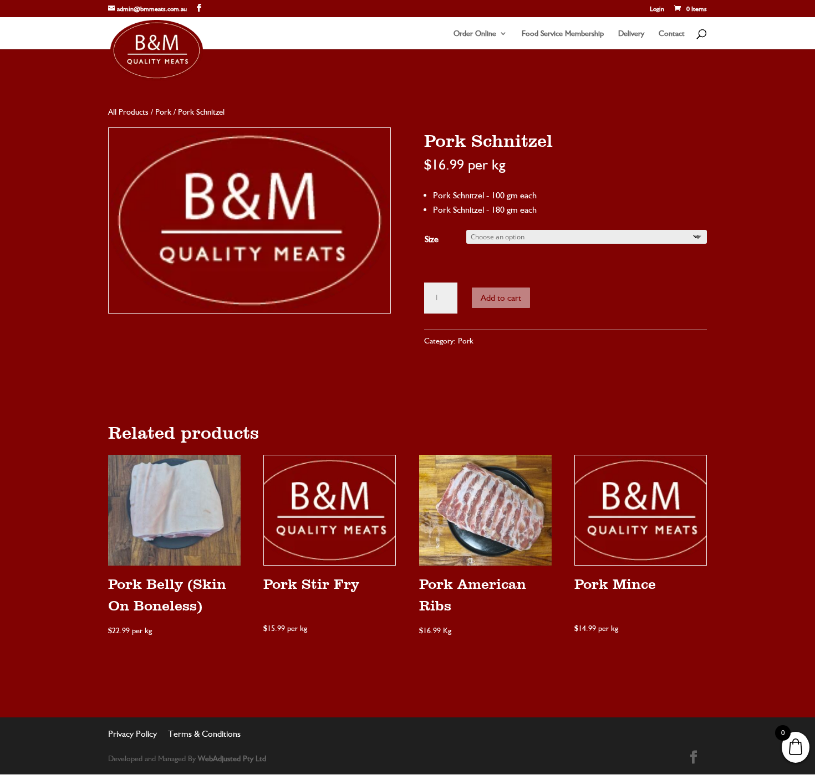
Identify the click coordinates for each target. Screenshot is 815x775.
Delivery (631, 33)
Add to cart (501, 297)
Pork (163, 111)
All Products (128, 111)
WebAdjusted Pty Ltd (232, 758)
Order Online (475, 33)
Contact (672, 33)
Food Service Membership (563, 33)
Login (657, 9)
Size (432, 239)
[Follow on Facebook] (693, 757)
